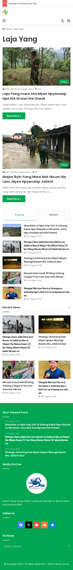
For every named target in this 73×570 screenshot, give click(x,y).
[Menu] (4, 20)
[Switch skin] (63, 20)
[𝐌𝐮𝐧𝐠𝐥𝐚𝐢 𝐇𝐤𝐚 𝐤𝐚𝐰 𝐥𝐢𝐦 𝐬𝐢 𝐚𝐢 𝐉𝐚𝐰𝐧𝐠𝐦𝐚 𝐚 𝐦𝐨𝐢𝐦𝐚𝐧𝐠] (12, 293)
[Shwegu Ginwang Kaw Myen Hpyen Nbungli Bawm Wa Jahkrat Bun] (12, 262)
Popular (19, 214)
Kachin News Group (58, 564)
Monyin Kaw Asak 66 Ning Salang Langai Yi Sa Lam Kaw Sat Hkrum (44, 275)
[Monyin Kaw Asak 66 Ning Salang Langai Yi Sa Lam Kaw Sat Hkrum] (12, 278)
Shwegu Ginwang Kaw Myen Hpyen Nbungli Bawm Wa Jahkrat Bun (45, 259)
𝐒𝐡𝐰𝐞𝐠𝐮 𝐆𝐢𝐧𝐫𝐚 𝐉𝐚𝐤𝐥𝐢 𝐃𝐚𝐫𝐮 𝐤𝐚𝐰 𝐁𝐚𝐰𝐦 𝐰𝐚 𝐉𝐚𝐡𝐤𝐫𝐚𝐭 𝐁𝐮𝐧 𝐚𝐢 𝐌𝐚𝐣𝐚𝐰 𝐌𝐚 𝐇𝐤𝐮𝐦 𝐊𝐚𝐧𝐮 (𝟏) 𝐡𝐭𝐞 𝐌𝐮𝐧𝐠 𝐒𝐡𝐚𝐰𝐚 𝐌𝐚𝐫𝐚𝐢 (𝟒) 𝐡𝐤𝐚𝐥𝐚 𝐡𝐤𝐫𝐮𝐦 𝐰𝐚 (46, 245)
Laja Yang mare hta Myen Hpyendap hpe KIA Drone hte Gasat (34, 96)
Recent (53, 214)
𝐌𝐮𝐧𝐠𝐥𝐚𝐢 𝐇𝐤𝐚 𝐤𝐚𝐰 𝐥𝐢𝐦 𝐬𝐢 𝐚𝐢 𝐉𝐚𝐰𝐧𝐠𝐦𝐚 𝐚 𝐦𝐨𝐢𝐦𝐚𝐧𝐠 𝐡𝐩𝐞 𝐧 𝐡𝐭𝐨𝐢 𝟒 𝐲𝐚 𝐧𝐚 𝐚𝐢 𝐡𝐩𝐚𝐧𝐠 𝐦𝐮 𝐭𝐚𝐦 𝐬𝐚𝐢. (47, 292)
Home (8, 29)
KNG (7, 89)
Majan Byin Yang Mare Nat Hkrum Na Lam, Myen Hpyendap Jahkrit (34, 179)
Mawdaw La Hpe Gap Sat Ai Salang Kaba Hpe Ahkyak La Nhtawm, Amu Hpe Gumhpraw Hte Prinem (45, 229)
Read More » (14, 115)
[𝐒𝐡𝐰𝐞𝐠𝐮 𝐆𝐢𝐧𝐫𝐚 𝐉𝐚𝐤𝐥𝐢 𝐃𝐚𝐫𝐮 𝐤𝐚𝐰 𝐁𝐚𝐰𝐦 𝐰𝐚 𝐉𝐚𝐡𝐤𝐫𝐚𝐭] (12, 246)
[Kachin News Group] (16, 12)
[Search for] (68, 20)
